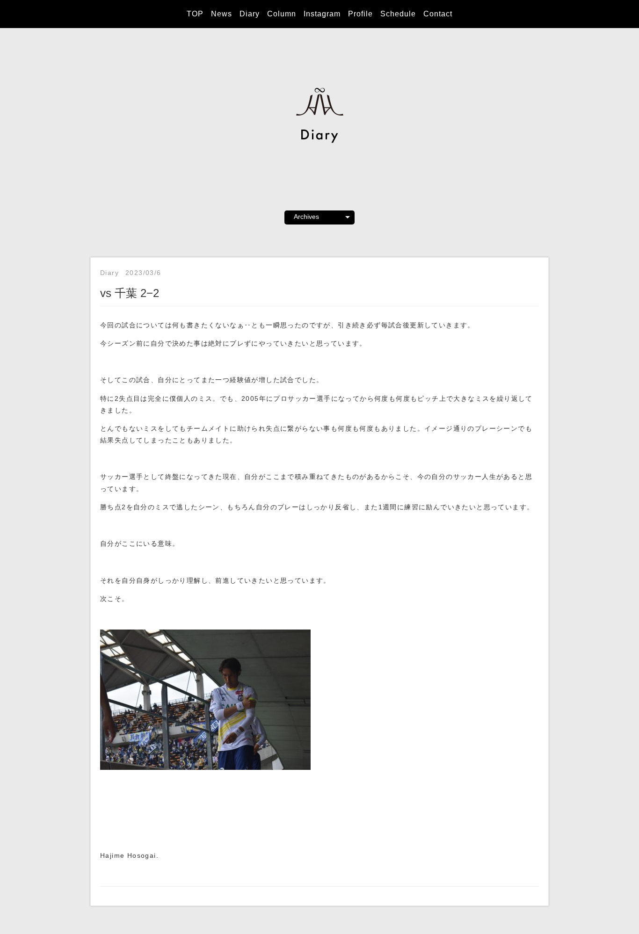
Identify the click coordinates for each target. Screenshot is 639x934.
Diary (250, 14)
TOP (195, 14)
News (221, 14)
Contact (437, 14)
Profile (360, 14)
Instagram (322, 14)
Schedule (398, 14)
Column (281, 14)
